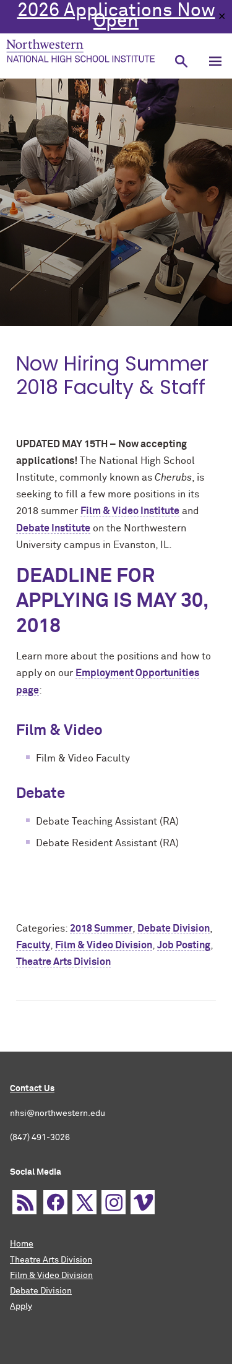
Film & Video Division (51, 1275)
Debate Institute (53, 528)
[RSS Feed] (24, 1202)
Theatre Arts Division (51, 1260)
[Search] (181, 62)
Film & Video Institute (129, 511)
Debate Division (41, 1291)
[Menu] (215, 62)
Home (21, 1244)
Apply (21, 1306)
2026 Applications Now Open (116, 16)
